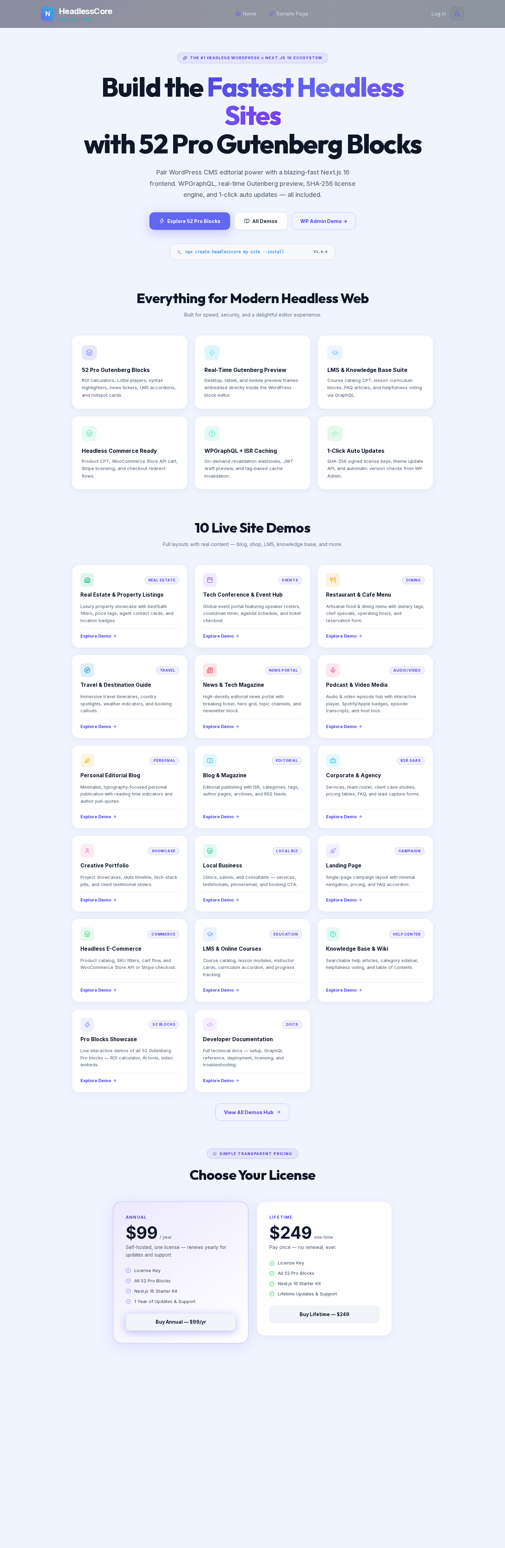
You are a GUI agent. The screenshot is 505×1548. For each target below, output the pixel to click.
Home (250, 14)
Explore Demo (95, 636)
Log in (438, 14)
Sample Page (292, 14)
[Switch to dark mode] (457, 14)
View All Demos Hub (248, 1112)
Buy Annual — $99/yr (181, 1322)
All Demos (265, 221)
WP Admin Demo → (323, 221)
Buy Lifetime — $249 (324, 1314)
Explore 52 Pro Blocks (194, 221)
